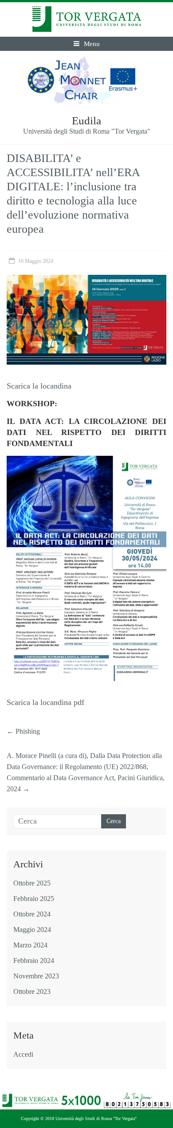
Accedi (23, 1054)
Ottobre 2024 (32, 914)
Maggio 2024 (32, 929)
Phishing (23, 731)
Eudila (86, 121)
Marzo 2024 (30, 945)
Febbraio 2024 (33, 960)
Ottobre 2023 (32, 991)
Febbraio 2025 (33, 898)
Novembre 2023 (36, 976)
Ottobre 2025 (32, 883)
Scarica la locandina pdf (45, 702)
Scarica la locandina (39, 385)
